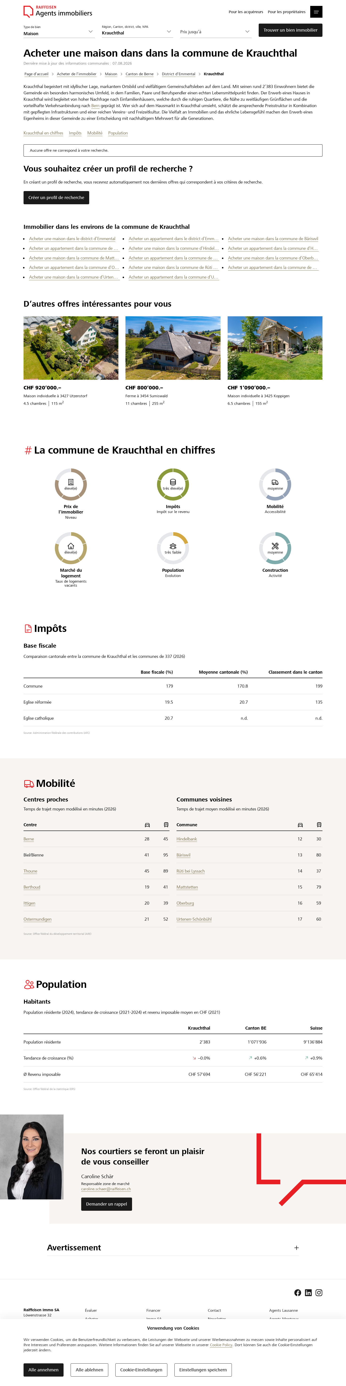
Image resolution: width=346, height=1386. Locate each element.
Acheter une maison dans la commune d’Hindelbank (174, 248)
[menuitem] (246, 12)
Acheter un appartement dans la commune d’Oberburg (74, 267)
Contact (214, 1310)
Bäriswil (183, 854)
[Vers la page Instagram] (318, 1292)
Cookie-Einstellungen (141, 1369)
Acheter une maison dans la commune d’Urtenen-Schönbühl (74, 277)
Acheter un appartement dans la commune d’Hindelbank (273, 248)
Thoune (30, 870)
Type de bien (32, 27)
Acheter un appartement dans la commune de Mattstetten (174, 257)
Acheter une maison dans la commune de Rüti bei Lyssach (174, 267)
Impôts (75, 132)
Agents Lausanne (283, 1310)
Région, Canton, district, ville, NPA (125, 27)
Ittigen (29, 903)
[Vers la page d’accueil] (57, 11)
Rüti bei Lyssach (191, 870)
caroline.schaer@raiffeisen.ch (106, 1189)
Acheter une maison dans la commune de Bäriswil (273, 238)
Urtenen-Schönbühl (194, 919)
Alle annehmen (43, 1369)
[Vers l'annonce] (71, 348)
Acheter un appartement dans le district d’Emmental (174, 238)
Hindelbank (187, 838)
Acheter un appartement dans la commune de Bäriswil (74, 248)
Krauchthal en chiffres (43, 132)
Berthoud (32, 887)
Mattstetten (187, 887)
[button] (316, 12)
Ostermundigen (38, 919)
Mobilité (94, 132)
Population (118, 132)
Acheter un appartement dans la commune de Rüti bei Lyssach (273, 267)
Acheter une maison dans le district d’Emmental (72, 238)
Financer (153, 1310)
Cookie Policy (221, 1345)
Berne (29, 838)
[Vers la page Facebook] (297, 1292)
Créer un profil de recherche (56, 197)
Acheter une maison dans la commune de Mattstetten (74, 257)
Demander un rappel (106, 1204)
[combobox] (134, 32)
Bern (95, 105)
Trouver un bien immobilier (291, 30)
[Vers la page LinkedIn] (308, 1292)
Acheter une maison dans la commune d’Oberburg (273, 257)
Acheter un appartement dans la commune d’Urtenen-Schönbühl (174, 277)
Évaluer (91, 1310)
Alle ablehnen (89, 1369)
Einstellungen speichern (203, 1369)
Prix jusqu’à (190, 31)
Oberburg (185, 903)
